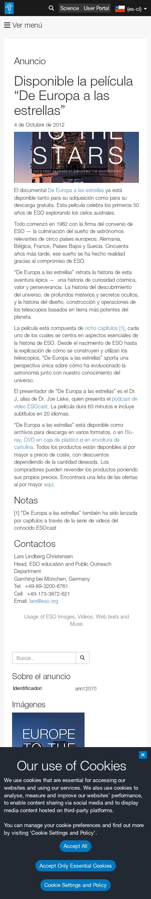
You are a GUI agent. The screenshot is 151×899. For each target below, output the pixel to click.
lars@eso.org (43, 601)
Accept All (75, 846)
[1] (121, 328)
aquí (48, 484)
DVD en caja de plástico (51, 439)
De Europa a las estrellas (76, 190)
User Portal (96, 8)
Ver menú (26, 25)
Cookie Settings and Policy (75, 885)
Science (69, 8)
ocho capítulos (101, 328)
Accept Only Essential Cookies (75, 865)
